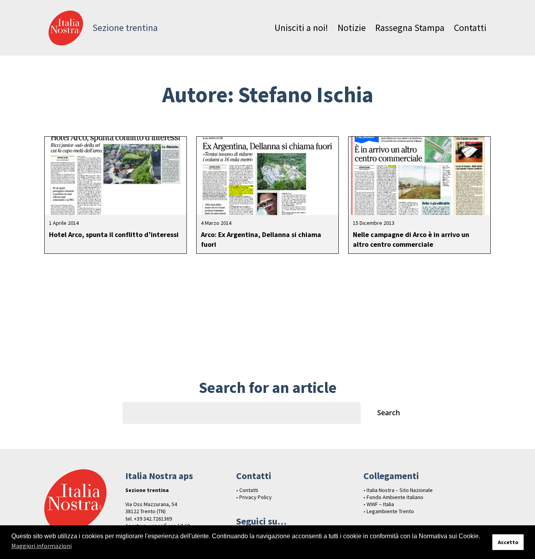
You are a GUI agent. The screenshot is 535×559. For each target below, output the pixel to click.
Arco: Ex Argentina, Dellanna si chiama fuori (261, 239)
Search (388, 412)
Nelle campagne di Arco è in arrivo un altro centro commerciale (411, 239)
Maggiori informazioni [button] (41, 546)
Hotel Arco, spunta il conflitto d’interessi (114, 234)
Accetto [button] (508, 542)
